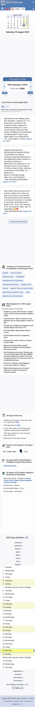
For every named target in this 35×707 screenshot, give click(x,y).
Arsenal (5, 273)
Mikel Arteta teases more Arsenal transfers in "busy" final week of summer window (16, 370)
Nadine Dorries (8, 277)
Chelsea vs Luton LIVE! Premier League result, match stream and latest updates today (18, 314)
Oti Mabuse (20, 277)
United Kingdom (26, 480)
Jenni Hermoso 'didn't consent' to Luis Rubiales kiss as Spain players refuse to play (18, 320)
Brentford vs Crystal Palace (13, 296)
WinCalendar (14, 2)
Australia (13, 482)
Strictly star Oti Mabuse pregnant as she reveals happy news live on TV (18, 326)
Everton (5, 288)
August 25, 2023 (9, 182)
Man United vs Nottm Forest (13, 292)
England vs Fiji (26, 284)
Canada (6, 482)
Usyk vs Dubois (16, 273)
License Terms (18, 701)
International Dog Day (10, 284)
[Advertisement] (17, 56)
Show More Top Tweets (18, 222)
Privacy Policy (8, 701)
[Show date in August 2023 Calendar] (17, 24)
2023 (17, 422)
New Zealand (14, 480)
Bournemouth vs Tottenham (13, 281)
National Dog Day (10, 466)
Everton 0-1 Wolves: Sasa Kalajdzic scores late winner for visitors (17, 364)
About (32, 698)
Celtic (28, 292)
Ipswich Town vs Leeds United (22, 288)
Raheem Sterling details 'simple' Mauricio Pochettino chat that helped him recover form (17, 347)
